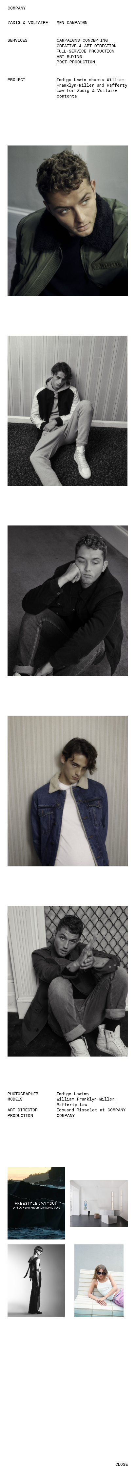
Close (121, 1464)
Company (17, 8)
